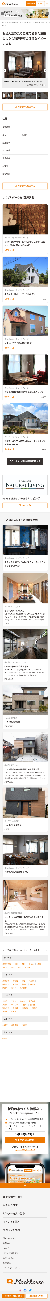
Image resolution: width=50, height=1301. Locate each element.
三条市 (13, 1001)
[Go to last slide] (2, 13)
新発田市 (5, 981)
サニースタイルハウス (14, 611)
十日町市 (14, 1005)
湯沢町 (34, 1008)
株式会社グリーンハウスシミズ (15, 662)
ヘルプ (6, 1248)
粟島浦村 (23, 988)
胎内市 (15, 984)
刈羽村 (13, 1011)
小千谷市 (32, 1001)
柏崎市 (22, 1001)
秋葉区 (5, 967)
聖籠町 (24, 984)
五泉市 (31, 981)
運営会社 (7, 1243)
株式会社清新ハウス (11, 765)
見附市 (43, 449)
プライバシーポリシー (12, 1268)
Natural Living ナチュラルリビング (20, 22)
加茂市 (5, 1005)
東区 (23, 964)
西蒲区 (27, 967)
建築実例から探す (12, 1196)
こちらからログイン (25, 1149)
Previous (4, 70)
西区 (20, 967)
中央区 (31, 964)
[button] (25, 950)
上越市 (43, 299)
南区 (13, 967)
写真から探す (10, 1205)
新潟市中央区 (8, 679)
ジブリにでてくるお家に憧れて (18, 343)
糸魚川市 (14, 1025)
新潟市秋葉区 (8, 726)
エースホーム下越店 (11, 821)
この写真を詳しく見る (35, 85)
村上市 (6, 829)
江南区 (39, 964)
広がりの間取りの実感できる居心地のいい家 (23, 392)
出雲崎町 (25, 1008)
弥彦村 (32, 984)
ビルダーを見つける (14, 1213)
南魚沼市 (5, 1008)
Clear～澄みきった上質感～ (16, 667)
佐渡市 (5, 1039)
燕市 (23, 981)
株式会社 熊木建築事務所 (13, 913)
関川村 (13, 988)
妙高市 (24, 1025)
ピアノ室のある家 (12, 722)
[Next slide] (47, 13)
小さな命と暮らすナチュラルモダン (20, 294)
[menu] (47, 3)
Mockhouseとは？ (11, 1238)
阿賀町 (5, 988)
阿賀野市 (5, 984)
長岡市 (5, 1001)
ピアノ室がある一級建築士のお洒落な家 (21, 769)
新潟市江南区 (8, 933)
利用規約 (7, 1263)
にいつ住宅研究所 (10, 718)
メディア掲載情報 (11, 1253)
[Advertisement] (25, 1072)
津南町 (5, 1011)
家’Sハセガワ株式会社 (12, 607)
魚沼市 (32, 1005)
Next (45, 70)
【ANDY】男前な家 (12, 825)
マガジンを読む (11, 1230)
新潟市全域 (6, 964)
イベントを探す (11, 1221)
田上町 (15, 1008)
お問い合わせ (9, 1258)
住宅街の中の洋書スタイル (16, 872)
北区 (16, 964)
